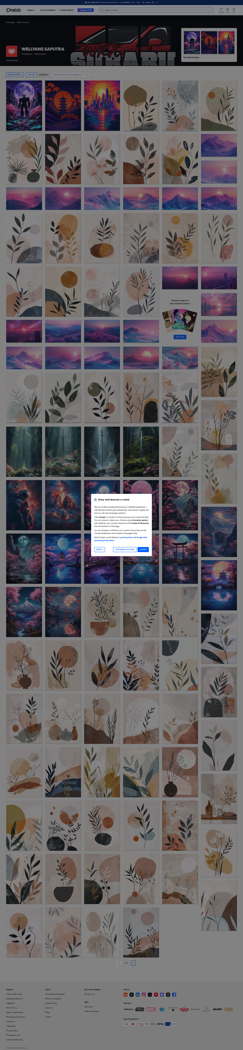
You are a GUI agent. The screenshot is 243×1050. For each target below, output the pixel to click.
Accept (143, 549)
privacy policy (126, 537)
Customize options (124, 549)
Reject (99, 549)
